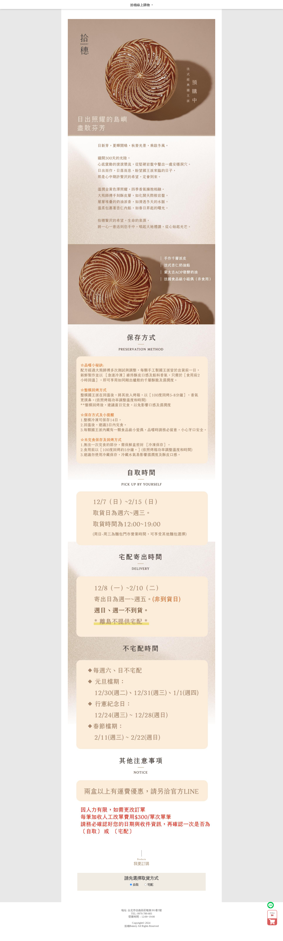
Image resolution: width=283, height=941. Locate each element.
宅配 (150, 884)
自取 (136, 884)
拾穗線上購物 (140, 4)
